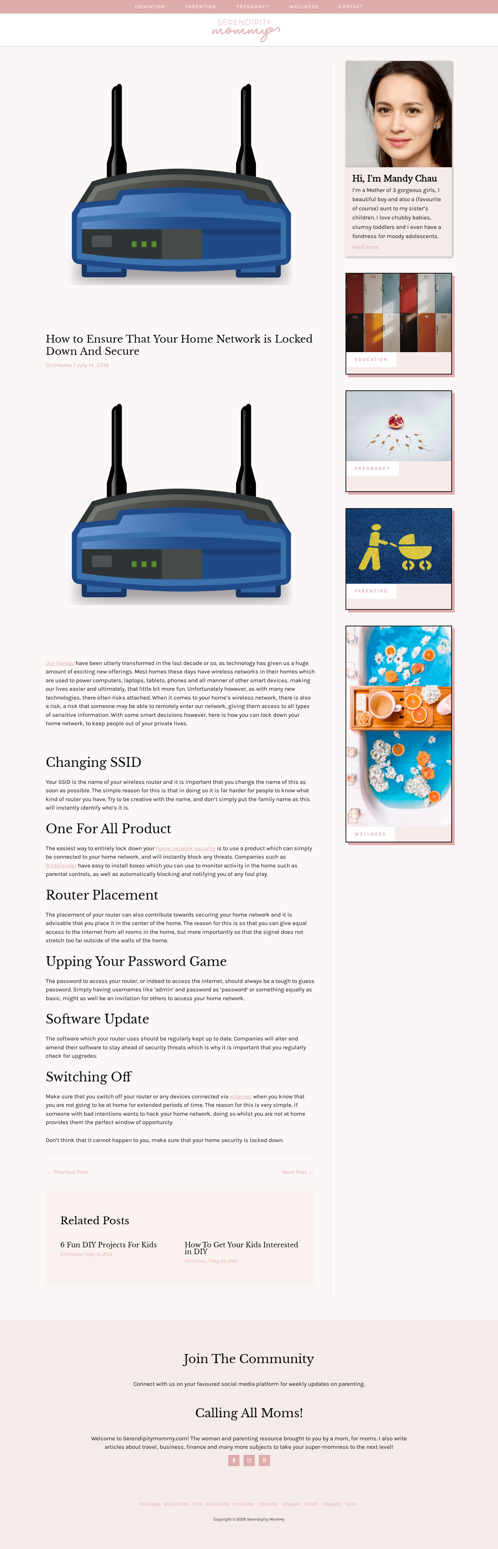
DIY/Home (59, 365)
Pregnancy (252, 6)
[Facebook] (234, 1460)
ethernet (241, 1096)
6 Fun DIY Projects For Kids (108, 1245)
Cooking (268, 1504)
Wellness (304, 6)
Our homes (60, 663)
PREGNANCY (373, 468)
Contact (351, 6)
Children (150, 1504)
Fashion (291, 1504)
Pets (197, 1504)
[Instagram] (249, 1460)
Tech (350, 1504)
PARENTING (371, 591)
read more (365, 247)
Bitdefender (61, 865)
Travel (311, 1504)
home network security (185, 848)
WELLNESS (370, 834)
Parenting (201, 6)
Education (150, 6)
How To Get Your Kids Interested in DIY (241, 1248)
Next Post (298, 1171)
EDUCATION (371, 359)
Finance (332, 1504)
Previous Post (67, 1171)
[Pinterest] (264, 1460)
